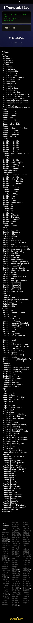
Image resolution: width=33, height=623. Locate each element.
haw (6, 592)
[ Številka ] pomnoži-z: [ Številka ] (15, 175)
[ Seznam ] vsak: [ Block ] (11, 319)
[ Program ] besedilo (10, 422)
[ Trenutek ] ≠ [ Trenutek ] (12, 497)
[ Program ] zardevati (10, 448)
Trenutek (5, 454)
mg (13, 562)
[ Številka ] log (7, 213)
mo (13, 573)
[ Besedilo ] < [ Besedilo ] (11, 283)
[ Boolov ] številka (9, 137)
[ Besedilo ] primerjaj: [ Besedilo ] (15, 281)
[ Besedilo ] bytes (8, 238)
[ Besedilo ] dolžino (9, 236)
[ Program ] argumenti (10, 433)
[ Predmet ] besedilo (10, 71)
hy (13, 524)
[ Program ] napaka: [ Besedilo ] (14, 450)
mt (13, 579)
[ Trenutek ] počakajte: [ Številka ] (15, 452)
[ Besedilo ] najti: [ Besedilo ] (13, 253)
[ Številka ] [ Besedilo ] (10, 192)
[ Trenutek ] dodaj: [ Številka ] (13, 505)
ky (13, 552)
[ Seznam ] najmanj (9, 314)
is (13, 531)
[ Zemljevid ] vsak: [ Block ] (12, 382)
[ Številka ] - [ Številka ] (11, 164)
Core (16, 2)
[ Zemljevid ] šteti (9, 380)
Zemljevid (6, 363)
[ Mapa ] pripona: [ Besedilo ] (13, 399)
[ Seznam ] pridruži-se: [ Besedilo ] (15, 325)
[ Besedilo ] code (8, 245)
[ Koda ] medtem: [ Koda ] (11, 297)
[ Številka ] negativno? (10, 187)
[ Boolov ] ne (7, 126)
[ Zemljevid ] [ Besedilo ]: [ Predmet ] (16, 369)
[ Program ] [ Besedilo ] (11, 427)
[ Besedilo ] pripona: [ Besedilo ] (14, 242)
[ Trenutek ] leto (8, 473)
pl (13, 598)
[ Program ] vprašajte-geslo (13, 444)
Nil (3, 54)
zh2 (24, 601)
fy (3, 581)
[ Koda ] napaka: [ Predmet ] (13, 302)
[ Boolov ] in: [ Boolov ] (10, 130)
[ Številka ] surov (8, 223)
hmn (4, 600)
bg (3, 543)
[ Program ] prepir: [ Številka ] (13, 418)
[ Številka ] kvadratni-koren (12, 202)
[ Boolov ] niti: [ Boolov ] (11, 132)
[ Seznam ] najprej (9, 329)
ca (3, 549)
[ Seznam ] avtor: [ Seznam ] (13, 350)
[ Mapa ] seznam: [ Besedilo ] (13, 408)
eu (3, 573)
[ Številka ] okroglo (9, 198)
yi (24, 594)
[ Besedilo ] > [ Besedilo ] (11, 287)
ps (13, 601)
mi (13, 565)
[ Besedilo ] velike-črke (11, 255)
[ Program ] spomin (9, 412)
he (3, 596)
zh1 (24, 598)
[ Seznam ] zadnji (8, 331)
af (3, 532)
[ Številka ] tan (7, 209)
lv (13, 560)
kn (14, 545)
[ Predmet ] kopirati (9, 90)
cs (3, 556)
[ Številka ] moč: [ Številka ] (12, 183)
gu (3, 590)
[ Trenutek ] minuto (9, 482)
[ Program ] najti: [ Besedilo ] (13, 429)
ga (3, 583)
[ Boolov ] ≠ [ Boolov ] (10, 113)
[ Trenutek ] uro (8, 480)
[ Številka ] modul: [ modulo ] (13, 181)
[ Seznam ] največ (9, 317)
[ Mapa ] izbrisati (8, 403)
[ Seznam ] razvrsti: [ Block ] (13, 355)
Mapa (4, 389)
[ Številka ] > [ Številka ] (11, 141)
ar (3, 537)
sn (24, 539)
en (3, 566)
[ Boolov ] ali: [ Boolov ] (11, 134)
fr (3, 579)
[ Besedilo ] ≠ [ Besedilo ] (11, 234)
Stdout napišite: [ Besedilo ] (12, 509)
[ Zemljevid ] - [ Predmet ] (12, 372)
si (24, 531)
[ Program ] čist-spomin (11, 410)
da (3, 560)
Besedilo (5, 228)
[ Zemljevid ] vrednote (10, 376)
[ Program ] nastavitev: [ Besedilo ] (15, 437)
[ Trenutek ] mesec (9, 475)
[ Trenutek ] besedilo (10, 501)
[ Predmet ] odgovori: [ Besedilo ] (14, 98)
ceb (3, 551)
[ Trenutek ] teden (9, 499)
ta (24, 556)
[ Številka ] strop (8, 196)
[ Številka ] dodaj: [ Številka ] (13, 162)
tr (24, 569)
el (3, 564)
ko (13, 548)
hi (4, 598)
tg (24, 560)
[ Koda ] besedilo (8, 306)
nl (13, 586)
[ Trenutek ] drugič (9, 484)
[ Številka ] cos (7, 206)
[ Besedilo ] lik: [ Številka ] (12, 251)
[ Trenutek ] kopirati (9, 492)
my (14, 581)
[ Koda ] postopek (8, 173)
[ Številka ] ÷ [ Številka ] (11, 177)
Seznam (5, 308)
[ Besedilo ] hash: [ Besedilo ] (13, 291)
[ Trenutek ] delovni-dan (11, 488)
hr (3, 602)
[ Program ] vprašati (10, 441)
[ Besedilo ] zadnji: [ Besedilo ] (13, 259)
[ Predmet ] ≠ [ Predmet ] (11, 79)
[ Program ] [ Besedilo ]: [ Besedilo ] (15, 431)
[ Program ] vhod (8, 446)
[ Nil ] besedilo (7, 58)
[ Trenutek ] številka (10, 503)
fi (2, 577)
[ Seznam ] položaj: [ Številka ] (13, 327)
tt (24, 571)
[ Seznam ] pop (8, 338)
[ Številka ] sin (7, 204)
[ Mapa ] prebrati (8, 395)
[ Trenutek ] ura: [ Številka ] (12, 467)
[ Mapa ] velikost (8, 405)
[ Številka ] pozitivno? (10, 185)
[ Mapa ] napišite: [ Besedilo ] (13, 397)
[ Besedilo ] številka (9, 272)
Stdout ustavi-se (8, 511)
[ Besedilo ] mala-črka (10, 257)
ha (3, 594)
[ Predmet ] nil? (8, 105)
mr (14, 575)
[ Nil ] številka (7, 60)
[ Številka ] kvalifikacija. (11, 194)
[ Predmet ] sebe (8, 81)
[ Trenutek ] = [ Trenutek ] (12, 494)
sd (24, 529)
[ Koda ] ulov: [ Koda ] (10, 304)
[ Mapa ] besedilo (8, 393)
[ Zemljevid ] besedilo (10, 386)
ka (13, 539)
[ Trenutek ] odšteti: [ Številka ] (14, 507)
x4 (24, 586)
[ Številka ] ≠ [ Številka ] (11, 151)
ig (14, 529)
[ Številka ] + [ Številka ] (11, 160)
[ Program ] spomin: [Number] (13, 414)
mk (13, 567)
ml (13, 569)
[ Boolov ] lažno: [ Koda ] (11, 124)
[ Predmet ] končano (10, 88)
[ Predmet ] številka (9, 73)
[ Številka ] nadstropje (10, 189)
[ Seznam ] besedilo (9, 357)
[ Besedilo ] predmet (10, 230)
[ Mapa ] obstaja (8, 401)
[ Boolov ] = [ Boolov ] (10, 111)
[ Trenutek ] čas (8, 490)
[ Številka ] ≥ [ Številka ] (11, 143)
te (24, 558)
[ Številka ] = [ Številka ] (11, 149)
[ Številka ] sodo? (8, 158)
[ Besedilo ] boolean (9, 274)
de (3, 562)
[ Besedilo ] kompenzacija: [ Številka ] (16, 249)
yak (24, 592)
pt (13, 603)
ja (13, 535)
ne (14, 584)
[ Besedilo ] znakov (9, 278)
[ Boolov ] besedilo (9, 115)
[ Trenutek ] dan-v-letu (11, 486)
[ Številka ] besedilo (9, 221)
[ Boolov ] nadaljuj (9, 120)
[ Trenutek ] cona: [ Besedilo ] (13, 456)
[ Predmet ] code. (8, 69)
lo (14, 556)
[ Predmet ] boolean (9, 75)
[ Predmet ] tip (7, 67)
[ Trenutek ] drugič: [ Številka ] (13, 471)
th (24, 562)
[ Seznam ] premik (9, 340)
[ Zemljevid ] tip (8, 365)
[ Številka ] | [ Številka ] (11, 217)
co (3, 554)
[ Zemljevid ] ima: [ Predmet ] (13, 384)
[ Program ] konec (9, 435)
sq (24, 543)
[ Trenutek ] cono (8, 458)
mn (13, 571)
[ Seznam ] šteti (8, 342)
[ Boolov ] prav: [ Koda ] (11, 122)
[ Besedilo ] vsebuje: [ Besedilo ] (14, 268)
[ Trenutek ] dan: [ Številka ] (12, 465)
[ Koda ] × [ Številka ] (10, 170)
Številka (5, 139)
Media (21, 2)
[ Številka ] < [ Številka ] (11, 145)
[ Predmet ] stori (8, 86)
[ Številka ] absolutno (10, 200)
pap (13, 596)
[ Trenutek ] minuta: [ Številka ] (14, 469)
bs (3, 547)
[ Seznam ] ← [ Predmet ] (11, 321)
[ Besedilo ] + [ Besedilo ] (11, 240)
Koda (4, 293)
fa (3, 575)
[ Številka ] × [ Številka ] (11, 168)
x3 (24, 584)
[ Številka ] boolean (9, 225)
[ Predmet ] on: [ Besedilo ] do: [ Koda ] (17, 96)
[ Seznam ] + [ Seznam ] (11, 348)
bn (4, 545)
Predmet (5, 65)
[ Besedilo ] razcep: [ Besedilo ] (14, 276)
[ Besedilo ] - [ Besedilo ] (11, 266)
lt (13, 558)
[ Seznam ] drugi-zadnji (11, 333)
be (3, 541)
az (3, 539)
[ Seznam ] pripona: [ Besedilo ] (14, 312)
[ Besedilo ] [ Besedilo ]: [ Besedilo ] (15, 261)
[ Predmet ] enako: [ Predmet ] (14, 77)
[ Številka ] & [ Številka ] (11, 215)
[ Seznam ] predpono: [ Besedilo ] (15, 323)
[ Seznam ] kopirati (9, 353)
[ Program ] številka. (10, 420)
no (13, 588)
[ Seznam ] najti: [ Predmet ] (13, 361)
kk (13, 541)
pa (13, 594)
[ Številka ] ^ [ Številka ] (11, 219)
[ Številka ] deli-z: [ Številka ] (13, 179)
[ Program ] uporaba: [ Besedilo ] (14, 425)
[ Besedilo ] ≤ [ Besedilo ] (11, 285)
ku (13, 550)
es (3, 568)
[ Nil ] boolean (7, 62)
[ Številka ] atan (8, 211)
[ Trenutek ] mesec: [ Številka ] (14, 463)
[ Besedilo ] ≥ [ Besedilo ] (11, 289)
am (3, 535)
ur (24, 577)
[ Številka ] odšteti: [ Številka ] (13, 166)
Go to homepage (16, 38)
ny (13, 590)
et (3, 571)
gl (3, 587)
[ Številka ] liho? (8, 156)
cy (3, 558)
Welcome (5, 52)
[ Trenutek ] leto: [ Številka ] (12, 461)
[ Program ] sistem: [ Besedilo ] (14, 416)
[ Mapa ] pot (6, 391)
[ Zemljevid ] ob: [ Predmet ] (12, 378)
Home (11, 2)
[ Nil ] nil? (5, 56)
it (13, 533)
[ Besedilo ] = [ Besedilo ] (11, 232)
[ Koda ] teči (6, 295)
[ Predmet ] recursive (10, 84)
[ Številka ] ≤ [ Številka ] (11, 147)
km (14, 543)
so (24, 541)
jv (13, 537)
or (13, 592)
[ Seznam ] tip (7, 310)
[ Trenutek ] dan (8, 477)
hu (13, 522)
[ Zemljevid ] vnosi (9, 374)
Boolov (4, 109)
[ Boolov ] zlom (7, 117)
